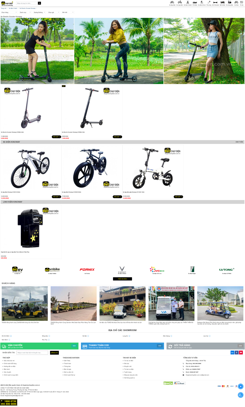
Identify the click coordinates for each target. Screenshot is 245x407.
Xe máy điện (179, 5)
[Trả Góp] (8, 402)
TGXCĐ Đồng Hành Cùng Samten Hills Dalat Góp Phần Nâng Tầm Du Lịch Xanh (73, 323)
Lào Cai (206, 336)
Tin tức (241, 5)
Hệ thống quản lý (129, 378)
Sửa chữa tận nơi (9, 361)
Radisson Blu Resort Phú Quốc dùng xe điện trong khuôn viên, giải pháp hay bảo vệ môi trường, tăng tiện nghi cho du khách (219, 323)
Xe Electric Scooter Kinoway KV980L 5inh (73, 132)
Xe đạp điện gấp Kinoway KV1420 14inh (133, 192)
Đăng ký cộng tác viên (131, 375)
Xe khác (236, 5)
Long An (126, 336)
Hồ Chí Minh (6, 336)
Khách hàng (8, 283)
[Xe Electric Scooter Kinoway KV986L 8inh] (31, 108)
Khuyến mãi (127, 366)
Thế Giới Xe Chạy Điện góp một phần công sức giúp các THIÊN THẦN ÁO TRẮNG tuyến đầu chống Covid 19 (170, 323)
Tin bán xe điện (129, 369)
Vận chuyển (7, 372)
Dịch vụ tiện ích (68, 372)
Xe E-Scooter (215, 5)
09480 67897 (196, 369)
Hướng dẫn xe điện (10, 366)
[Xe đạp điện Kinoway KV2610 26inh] (31, 168)
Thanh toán (67, 363)
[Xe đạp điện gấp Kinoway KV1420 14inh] (153, 168)
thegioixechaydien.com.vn (31, 385)
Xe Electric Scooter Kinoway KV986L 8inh (12, 132)
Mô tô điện (222, 5)
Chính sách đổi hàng (10, 363)
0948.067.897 (194, 372)
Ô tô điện (195, 5)
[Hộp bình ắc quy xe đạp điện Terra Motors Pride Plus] (31, 227)
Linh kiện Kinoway (12, 202)
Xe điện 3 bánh (188, 5)
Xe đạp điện (172, 5)
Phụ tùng (209, 5)
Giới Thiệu (67, 361)
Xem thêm (239, 142)
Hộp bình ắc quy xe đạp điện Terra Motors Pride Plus (15, 252)
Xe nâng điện (229, 5)
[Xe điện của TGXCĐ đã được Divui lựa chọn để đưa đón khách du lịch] (123, 303)
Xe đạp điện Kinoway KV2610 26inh (10, 192)
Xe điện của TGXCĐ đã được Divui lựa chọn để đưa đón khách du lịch (121, 322)
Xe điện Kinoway (11, 142)
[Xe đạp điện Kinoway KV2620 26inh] (92, 168)
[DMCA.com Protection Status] (168, 383)
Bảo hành (7, 369)
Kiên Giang (167, 336)
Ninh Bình (6, 340)
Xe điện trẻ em (202, 5)
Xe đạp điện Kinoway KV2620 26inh (71, 192)
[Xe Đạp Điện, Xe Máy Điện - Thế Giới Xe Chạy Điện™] (8, 3)
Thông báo (67, 366)
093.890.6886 (197, 363)
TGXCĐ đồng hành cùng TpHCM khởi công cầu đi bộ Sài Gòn (20, 322)
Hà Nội (85, 336)
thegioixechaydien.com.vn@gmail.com (197, 375)
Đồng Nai (46, 336)
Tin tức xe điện (128, 361)
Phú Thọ (45, 340)
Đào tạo (126, 363)
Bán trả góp (67, 369)
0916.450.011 (195, 366)
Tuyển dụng (127, 372)
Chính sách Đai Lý (69, 375)
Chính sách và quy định (11, 375)
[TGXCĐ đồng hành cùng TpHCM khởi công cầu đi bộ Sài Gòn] (25, 303)
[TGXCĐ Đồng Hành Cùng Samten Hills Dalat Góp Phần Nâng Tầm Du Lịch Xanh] (74, 303)
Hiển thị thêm (122, 279)
